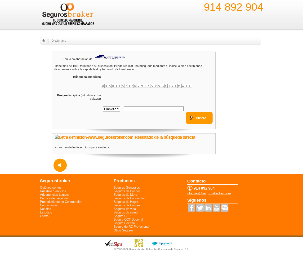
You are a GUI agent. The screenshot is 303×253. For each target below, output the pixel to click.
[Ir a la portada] (43, 40)
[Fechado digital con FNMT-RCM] (138, 247)
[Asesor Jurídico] (110, 59)
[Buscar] (199, 123)
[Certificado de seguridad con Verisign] (114, 246)
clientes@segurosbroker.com (209, 193)
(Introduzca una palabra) (79, 97)
